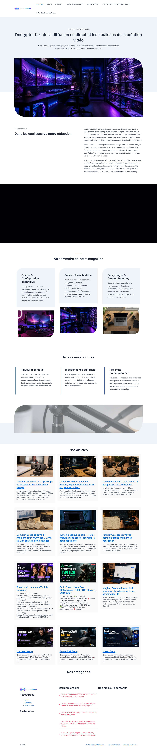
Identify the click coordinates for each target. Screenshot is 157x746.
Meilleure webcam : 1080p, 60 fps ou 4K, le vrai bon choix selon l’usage (35, 484)
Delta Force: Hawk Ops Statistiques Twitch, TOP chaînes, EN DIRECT (78, 590)
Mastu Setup (109, 651)
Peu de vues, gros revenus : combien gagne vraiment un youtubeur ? (117, 538)
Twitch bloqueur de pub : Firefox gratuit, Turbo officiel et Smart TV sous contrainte (77, 538)
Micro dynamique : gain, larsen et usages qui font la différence (79, 713)
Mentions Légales (75, 4)
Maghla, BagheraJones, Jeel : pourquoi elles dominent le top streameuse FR (119, 591)
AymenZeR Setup (69, 651)
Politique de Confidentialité (116, 4)
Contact (59, 4)
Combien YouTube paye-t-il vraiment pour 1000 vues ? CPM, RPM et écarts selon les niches (34, 538)
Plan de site (93, 4)
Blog (49, 4)
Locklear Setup (25, 651)
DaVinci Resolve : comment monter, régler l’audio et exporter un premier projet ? (77, 484)
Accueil (40, 4)
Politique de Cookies (46, 13)
